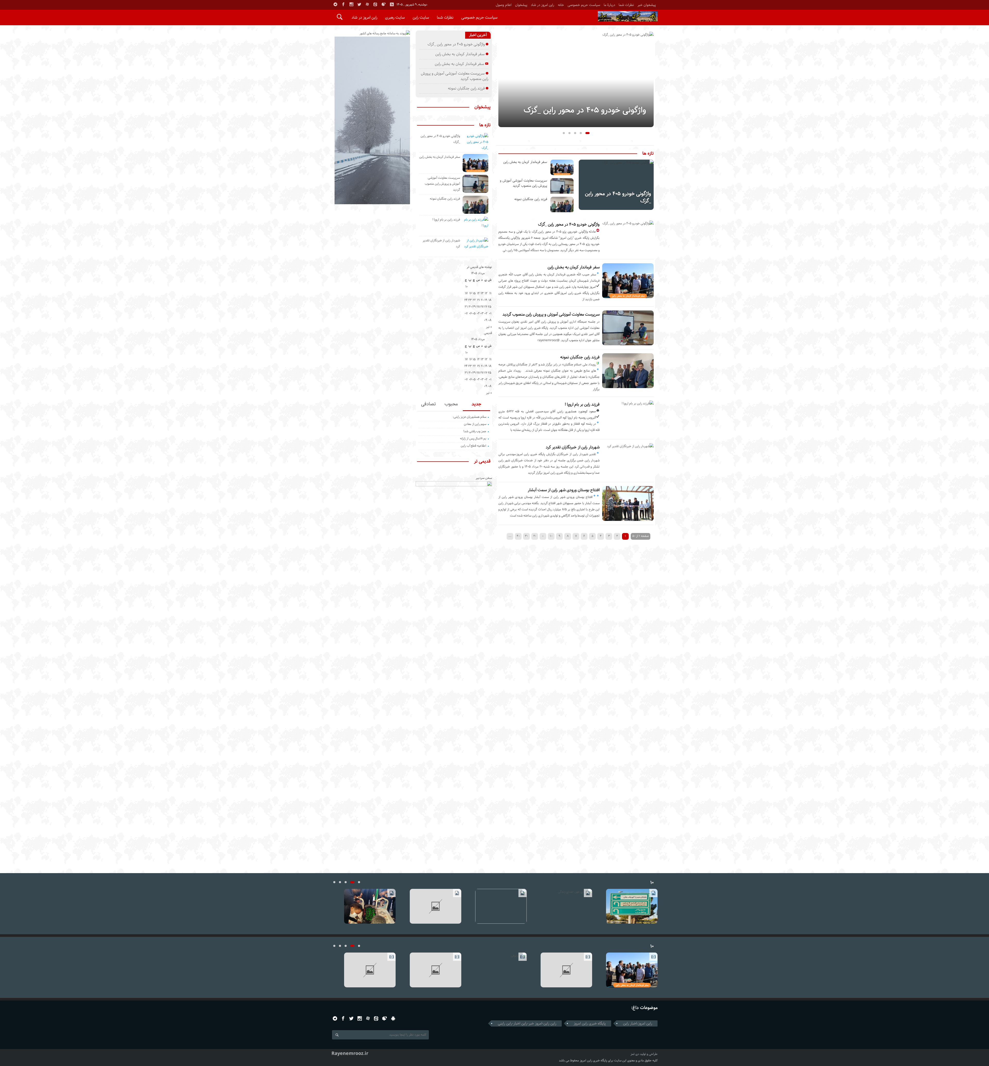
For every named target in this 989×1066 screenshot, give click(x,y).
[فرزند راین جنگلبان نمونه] (562, 204)
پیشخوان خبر (646, 4)
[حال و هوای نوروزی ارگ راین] (625, 970)
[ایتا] (375, 4)
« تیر (489, 326)
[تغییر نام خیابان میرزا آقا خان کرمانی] (363, 906)
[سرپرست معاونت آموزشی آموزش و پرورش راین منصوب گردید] (562, 186)
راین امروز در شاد (542, 4)
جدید (476, 404)
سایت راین (421, 17)
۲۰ (534, 536)
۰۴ (478, 313)
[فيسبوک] (343, 4)
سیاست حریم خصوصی (584, 4)
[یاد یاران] (429, 906)
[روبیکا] (383, 4)
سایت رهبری (395, 17)
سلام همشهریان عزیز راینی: (469, 416)
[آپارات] (367, 4)
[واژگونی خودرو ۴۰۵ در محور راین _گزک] (576, 79)
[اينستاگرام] (351, 4)
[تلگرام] (335, 4)
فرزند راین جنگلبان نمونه (580, 357)
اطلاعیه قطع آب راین (473, 445)
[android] (393, 1018)
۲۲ (474, 300)
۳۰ (526, 536)
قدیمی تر (482, 461)
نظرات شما (626, 4)
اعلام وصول (503, 4)
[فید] (392, 4)
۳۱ (466, 306)
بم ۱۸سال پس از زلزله (473, 438)
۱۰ (551, 536)
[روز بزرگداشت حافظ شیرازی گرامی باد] (495, 970)
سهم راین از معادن (475, 424)
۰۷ (466, 313)
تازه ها (648, 153)
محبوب (451, 404)
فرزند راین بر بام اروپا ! (582, 404)
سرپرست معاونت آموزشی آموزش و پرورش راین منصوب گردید (551, 314)
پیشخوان (521, 4)
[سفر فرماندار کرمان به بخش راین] (562, 167)
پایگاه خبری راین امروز (590, 1023)
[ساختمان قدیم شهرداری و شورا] (495, 906)
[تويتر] (359, 4)
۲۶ (485, 306)
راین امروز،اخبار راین (637, 1023)
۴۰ (518, 536)
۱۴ (478, 293)
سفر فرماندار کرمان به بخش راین (574, 267)
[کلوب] (384, 1018)
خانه (561, 4)
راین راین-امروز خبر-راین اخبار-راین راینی (527, 1023)
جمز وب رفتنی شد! (474, 431)
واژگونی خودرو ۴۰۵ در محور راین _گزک (585, 110)
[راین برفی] (560, 970)
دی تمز (634, 1054)
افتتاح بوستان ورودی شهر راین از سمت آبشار (564, 490)
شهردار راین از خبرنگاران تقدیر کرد (573, 447)
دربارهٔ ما (609, 4)
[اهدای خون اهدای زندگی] (625, 906)
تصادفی (428, 404)
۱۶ (470, 293)
